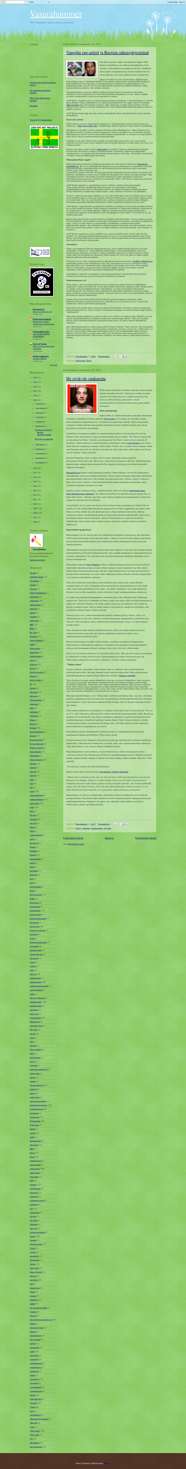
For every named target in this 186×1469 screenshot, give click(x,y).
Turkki (32, 1303)
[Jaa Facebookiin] (123, 356)
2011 (35, 499)
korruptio (33, 934)
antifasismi (34, 596)
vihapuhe (33, 1403)
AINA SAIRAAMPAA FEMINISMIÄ (41, 335)
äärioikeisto (34, 1442)
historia (33, 723)
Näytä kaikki (53, 365)
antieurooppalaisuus (38, 592)
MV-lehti (33, 1029)
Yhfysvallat (34, 1434)
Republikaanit (35, 1140)
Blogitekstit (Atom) (76, 844)
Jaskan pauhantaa (41, 356)
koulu (32, 938)
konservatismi (35, 914)
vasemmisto (34, 1379)
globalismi (34, 715)
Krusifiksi (34, 105)
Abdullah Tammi (36, 576)
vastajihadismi (35, 1387)
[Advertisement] (41, 198)
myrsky (33, 1033)
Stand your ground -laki (87, 125)
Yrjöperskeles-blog (41, 331)
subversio (33, 1228)
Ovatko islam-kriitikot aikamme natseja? (43, 83)
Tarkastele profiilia (37, 559)
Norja (32, 1061)
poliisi (32, 1093)
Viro (32, 1411)
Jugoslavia (34, 843)
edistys (78, 828)
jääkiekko (34, 850)
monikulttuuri (35, 1017)
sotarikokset (35, 1212)
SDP (32, 1180)
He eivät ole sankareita (86, 378)
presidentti (34, 1113)
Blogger (107, 1463)
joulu (32, 839)
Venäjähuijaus (35, 1399)
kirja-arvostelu (36, 894)
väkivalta (33, 1422)
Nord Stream (35, 1057)
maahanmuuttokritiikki (39, 986)
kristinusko (34, 946)
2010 (35, 504)
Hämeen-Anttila (36, 747)
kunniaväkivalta (36, 954)
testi (31, 1283)
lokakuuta (39, 412)
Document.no (38, 309)
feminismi (34, 704)
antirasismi (34, 600)
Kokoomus (34, 902)
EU (31, 684)
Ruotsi (89, 360)
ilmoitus (33, 763)
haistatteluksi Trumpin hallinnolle (114, 771)
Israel (32, 807)
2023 (35, 382)
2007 (35, 517)
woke (32, 1426)
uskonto (33, 1331)
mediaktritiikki (36, 1005)
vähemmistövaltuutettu (39, 1418)
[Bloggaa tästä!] (118, 356)
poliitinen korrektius (38, 1101)
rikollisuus (34, 1144)
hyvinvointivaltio (37, 743)
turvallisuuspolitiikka (38, 1307)
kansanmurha (35, 859)
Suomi (32, 1236)
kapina (32, 862)
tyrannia (33, 1311)
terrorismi (34, 1279)
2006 (35, 521)
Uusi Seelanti (35, 1339)
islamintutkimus (36, 795)
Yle (31, 1438)
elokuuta (39, 421)
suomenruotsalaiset (37, 1232)
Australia (33, 616)
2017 (35, 472)
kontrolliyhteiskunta (38, 918)
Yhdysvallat (35, 1430)
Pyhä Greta (34, 1125)
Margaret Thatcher (37, 998)
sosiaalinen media (37, 1200)
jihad (32, 831)
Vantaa (32, 1375)
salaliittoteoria (35, 1160)
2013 (35, 490)
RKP (32, 1148)
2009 (35, 508)
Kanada (33, 854)
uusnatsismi (34, 1347)
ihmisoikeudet (35, 751)
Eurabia (33, 688)
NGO (32, 1053)
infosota (33, 771)
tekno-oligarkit (36, 1272)
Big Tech (33, 632)
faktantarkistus (36, 700)
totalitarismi (35, 1287)
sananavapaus (35, 1164)
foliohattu (34, 711)
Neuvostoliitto (35, 1049)
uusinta (33, 1343)
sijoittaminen (35, 1188)
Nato (32, 1041)
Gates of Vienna (40, 343)
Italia (32, 811)
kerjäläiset (34, 870)
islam (32, 791)
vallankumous (35, 1367)
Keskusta (33, 874)
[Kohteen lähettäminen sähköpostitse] (115, 356)
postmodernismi (36, 1109)
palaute (33, 1081)
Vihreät (33, 1407)
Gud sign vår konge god (42, 311)
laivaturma (34, 958)
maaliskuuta (40, 453)
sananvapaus (35, 1168)
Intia (32, 779)
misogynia (34, 1013)
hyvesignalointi (36, 739)
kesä (31, 878)
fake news (34, 696)
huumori (33, 735)
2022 (35, 386)
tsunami (33, 1295)
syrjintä (33, 1252)
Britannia (33, 636)
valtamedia (34, 1371)
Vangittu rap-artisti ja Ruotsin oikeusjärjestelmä (107, 52)
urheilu (33, 1323)
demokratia (34, 652)
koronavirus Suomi (37, 930)
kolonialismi (35, 906)
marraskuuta (40, 408)
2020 (35, 395)
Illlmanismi (34, 755)
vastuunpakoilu (36, 1391)
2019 (35, 400)
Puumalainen (35, 1121)
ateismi (33, 612)
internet (33, 775)
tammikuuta (40, 462)
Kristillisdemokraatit (38, 942)
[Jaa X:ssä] (120, 356)
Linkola (33, 966)
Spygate (33, 1216)
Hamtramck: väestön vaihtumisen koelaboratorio (44, 322)
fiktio (32, 708)
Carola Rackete (133, 443)
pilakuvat (33, 1089)
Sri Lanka (34, 1220)
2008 (35, 512)
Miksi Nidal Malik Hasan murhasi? (40, 99)
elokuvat (33, 664)
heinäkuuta (40, 426)
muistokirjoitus (36, 1025)
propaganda (34, 1117)
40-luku (33, 572)
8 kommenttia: (104, 356)
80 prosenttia (109, 418)
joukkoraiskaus (36, 835)
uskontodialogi (36, 1335)
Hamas (32, 720)
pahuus (32, 1077)
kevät (32, 882)
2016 (35, 477)
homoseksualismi (37, 731)
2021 (35, 391)
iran (31, 787)
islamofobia (34, 803)
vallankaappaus (36, 1363)
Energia (33, 668)
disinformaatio (36, 656)
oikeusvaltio (80, 360)
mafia (32, 994)
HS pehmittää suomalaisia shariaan (40, 91)
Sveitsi (32, 1248)
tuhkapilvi (34, 1299)
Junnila (33, 847)
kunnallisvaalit (36, 950)
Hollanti (33, 727)
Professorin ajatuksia (42, 319)
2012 (35, 495)
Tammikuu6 (35, 1260)
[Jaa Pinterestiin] (126, 356)
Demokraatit (35, 648)
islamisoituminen (37, 799)
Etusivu (109, 838)
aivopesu (33, 588)
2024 (35, 377)
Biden (32, 628)
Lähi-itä (33, 974)
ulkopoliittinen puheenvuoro (41, 1319)
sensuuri (33, 1184)
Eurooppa (34, 692)
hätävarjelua (102, 149)
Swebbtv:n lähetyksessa (142, 261)
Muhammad (35, 1021)
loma (32, 970)
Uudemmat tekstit (73, 838)
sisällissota (34, 1196)
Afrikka (33, 584)
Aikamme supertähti (126, 675)
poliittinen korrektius (38, 1105)
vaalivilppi (34, 1355)
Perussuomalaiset (37, 1085)
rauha (32, 1137)
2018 (35, 468)
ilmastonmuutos (36, 759)
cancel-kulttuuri (36, 640)
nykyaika (107, 828)
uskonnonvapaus (36, 1327)
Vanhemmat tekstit (145, 838)
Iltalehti (33, 767)
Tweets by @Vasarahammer (41, 119)
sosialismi (34, 1204)
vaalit (32, 1351)
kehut (32, 866)
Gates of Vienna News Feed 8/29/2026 (43, 347)
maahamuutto (35, 978)
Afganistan (34, 580)
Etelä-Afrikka (35, 680)
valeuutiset (34, 1359)
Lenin (32, 962)
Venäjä (32, 1395)
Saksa (32, 1156)
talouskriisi (34, 1256)
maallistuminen (36, 989)
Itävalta (33, 815)
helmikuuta (40, 458)
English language (37, 672)
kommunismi (35, 910)
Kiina (32, 890)
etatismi (33, 676)
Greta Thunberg (93, 564)
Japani (32, 827)
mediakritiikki (35, 1001)
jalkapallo (86, 828)
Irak (31, 783)
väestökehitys (35, 1415)
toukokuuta (40, 444)
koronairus (34, 922)
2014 (35, 486)
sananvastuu (35, 1172)
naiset (32, 1037)
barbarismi (34, 620)
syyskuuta (39, 417)
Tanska (32, 1264)
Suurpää (33, 1240)
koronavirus (35, 926)
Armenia (33, 608)
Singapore (34, 1192)
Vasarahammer (56, 13)
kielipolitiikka (35, 886)
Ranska (33, 1128)
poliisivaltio (35, 1097)
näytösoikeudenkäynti (39, 1069)
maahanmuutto (97, 828)
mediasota (34, 1009)
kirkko (32, 898)
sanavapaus (34, 1176)
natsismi (33, 1045)
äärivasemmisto (36, 1446)
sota (31, 1208)
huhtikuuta (40, 449)
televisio (33, 1276)
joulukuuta (40, 403)
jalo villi (33, 823)
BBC (32, 624)
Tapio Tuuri (34, 1268)
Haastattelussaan (73, 472)
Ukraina (33, 1315)
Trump (32, 1291)
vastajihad (34, 1383)
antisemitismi (35, 604)
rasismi (33, 1133)
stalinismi (34, 1224)
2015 (35, 481)
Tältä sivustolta (72, 104)
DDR (32, 644)
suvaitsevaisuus (36, 1244)
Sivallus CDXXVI (40, 358)
